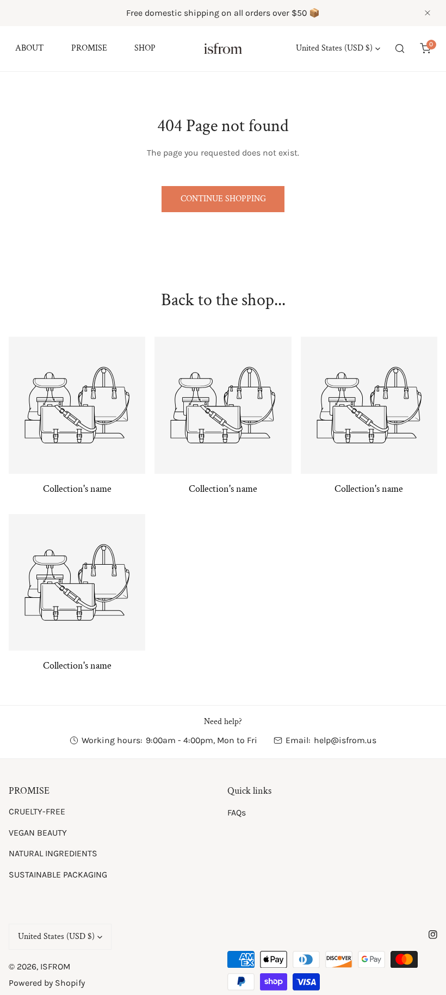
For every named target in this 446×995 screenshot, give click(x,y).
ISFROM (55, 966)
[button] (425, 48)
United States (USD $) (334, 48)
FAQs (236, 812)
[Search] (400, 48)
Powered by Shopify (47, 983)
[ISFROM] (223, 48)
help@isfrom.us (345, 740)
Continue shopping (223, 199)
